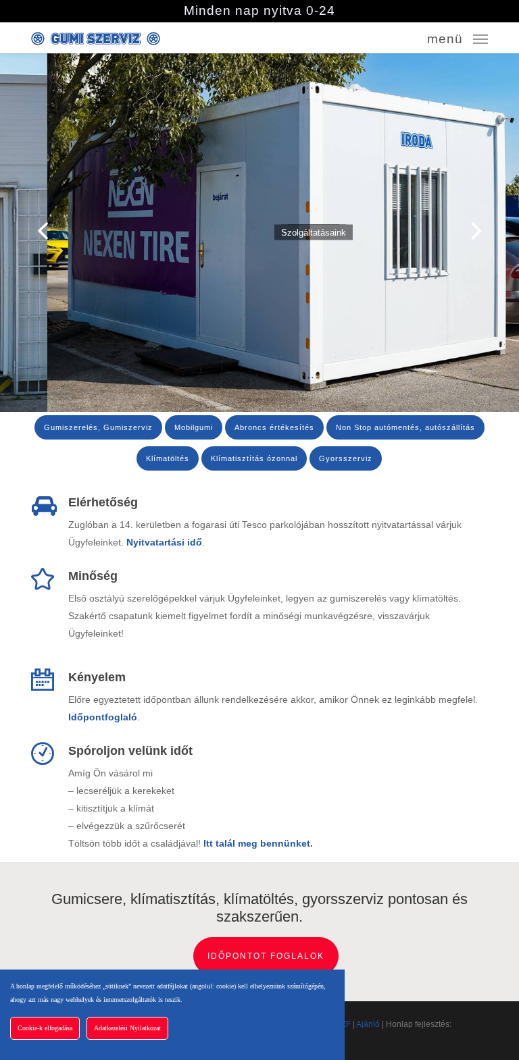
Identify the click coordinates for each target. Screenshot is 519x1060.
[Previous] (17, 231)
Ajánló (368, 1024)
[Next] (502, 231)
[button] (457, 38)
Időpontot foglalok (265, 956)
